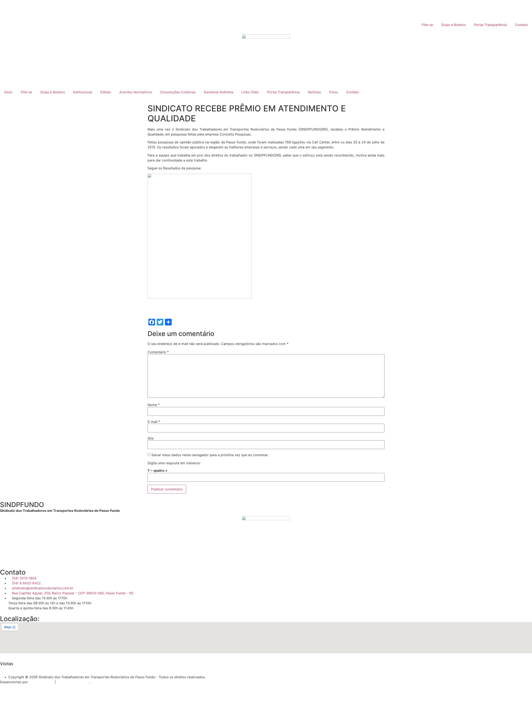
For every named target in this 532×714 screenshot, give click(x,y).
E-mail (154, 421)
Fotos (333, 92)
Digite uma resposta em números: (174, 463)
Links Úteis (250, 92)
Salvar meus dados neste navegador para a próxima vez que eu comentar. (209, 455)
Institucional (82, 92)
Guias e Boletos (453, 25)
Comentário (158, 352)
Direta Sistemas (41, 682)
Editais (105, 92)
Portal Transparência (490, 25)
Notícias (314, 92)
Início (8, 92)
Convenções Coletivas (178, 92)
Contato (521, 25)
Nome (154, 404)
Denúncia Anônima (218, 92)
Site (151, 438)
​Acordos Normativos (135, 92)
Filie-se (427, 25)
